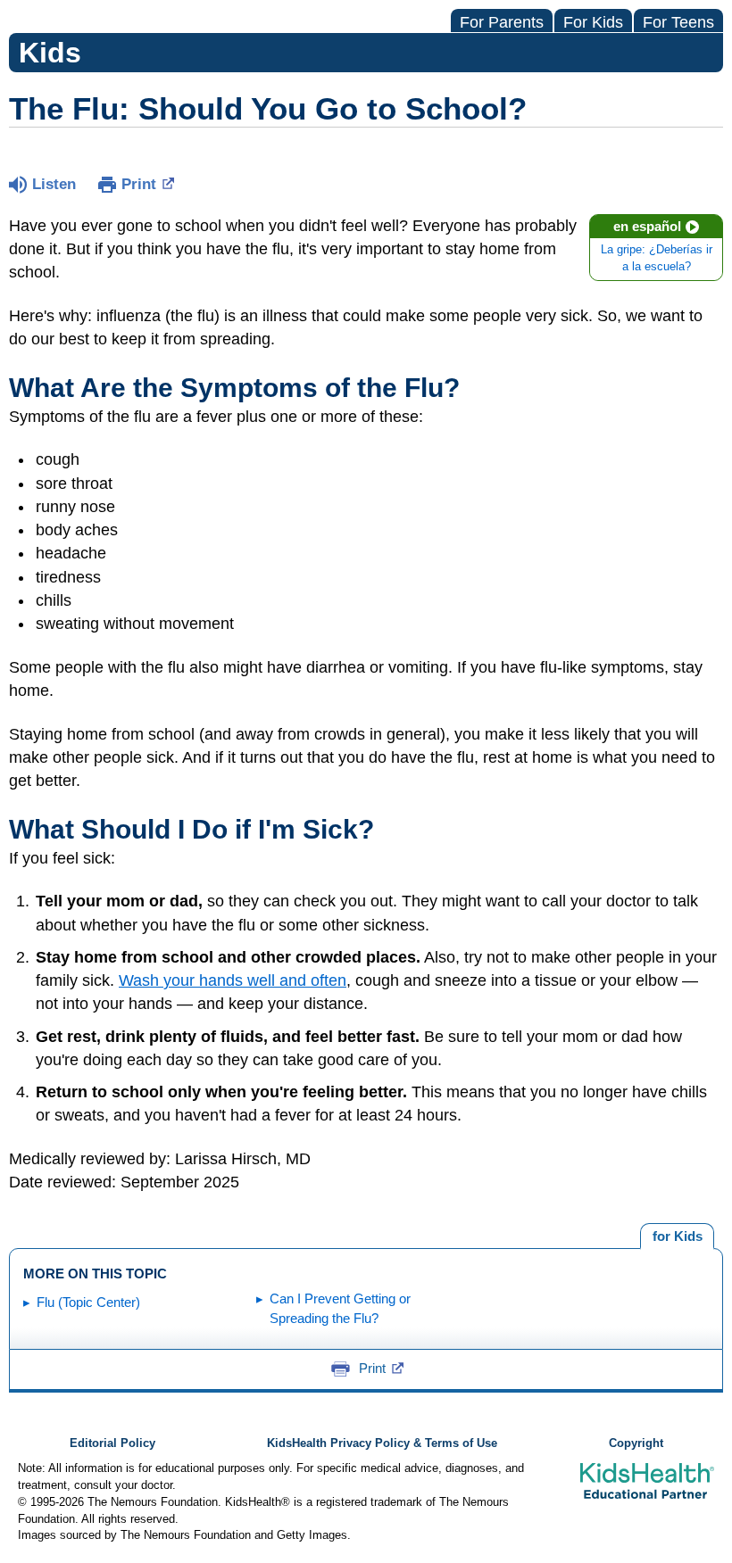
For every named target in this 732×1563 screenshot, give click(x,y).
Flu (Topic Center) (88, 1302)
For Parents (502, 22)
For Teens (678, 22)
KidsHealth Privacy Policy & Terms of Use (382, 1443)
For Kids (593, 22)
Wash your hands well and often (232, 980)
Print (138, 184)
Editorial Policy (112, 1443)
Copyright (636, 1443)
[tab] (677, 1236)
